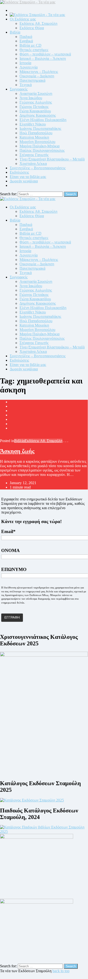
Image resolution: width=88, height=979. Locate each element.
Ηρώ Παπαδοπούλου (36, 133)
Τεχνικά (26, 85)
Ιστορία (25, 63)
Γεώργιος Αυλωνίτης (36, 102)
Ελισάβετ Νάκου (33, 124)
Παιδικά (26, 37)
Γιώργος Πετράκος (34, 107)
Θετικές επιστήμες (34, 50)
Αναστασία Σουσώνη (36, 93)
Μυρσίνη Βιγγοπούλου (37, 142)
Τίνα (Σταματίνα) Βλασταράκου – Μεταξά (52, 159)
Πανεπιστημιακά (32, 80)
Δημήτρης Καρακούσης (38, 115)
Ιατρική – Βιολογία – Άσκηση (43, 58)
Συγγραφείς (19, 89)
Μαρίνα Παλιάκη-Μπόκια (39, 146)
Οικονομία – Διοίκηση (37, 76)
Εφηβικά (26, 41)
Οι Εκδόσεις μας (23, 19)
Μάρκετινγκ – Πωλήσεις (39, 72)
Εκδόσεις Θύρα (32, 28)
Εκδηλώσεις (19, 172)
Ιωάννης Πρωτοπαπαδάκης (40, 128)
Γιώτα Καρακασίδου (35, 111)
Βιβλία (15, 32)
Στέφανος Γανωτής (34, 155)
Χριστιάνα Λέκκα (33, 163)
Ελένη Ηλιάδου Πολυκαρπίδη (43, 120)
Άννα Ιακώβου (31, 98)
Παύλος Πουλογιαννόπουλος (42, 150)
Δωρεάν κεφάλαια (24, 181)
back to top (60, 971)
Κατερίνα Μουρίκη (34, 137)
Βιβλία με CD (30, 45)
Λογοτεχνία (29, 67)
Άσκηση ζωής (17, 451)
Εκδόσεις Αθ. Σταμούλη (38, 23)
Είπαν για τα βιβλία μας (28, 177)
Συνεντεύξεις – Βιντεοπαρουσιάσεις (38, 168)
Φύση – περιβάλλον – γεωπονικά (45, 54)
